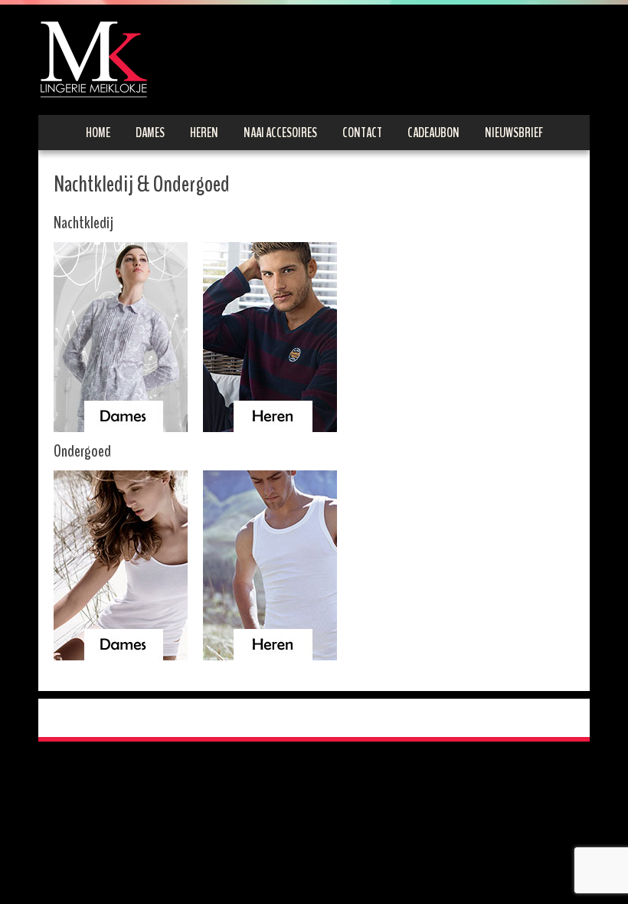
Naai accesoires (280, 132)
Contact (362, 132)
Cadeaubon (433, 132)
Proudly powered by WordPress (116, 717)
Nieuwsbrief (514, 132)
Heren (204, 132)
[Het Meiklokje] (93, 59)
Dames (150, 132)
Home (98, 132)
